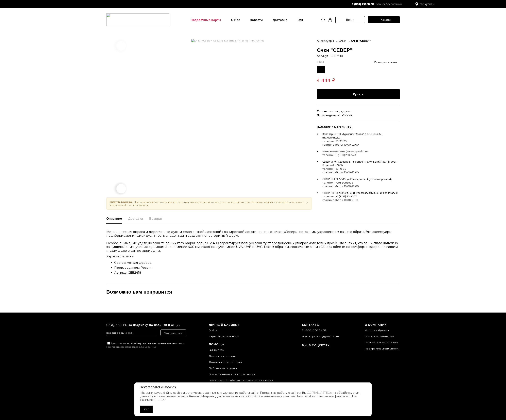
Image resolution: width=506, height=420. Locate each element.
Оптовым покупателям (225, 362)
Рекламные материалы (381, 342)
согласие (121, 343)
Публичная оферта (223, 368)
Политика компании (379, 336)
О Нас (235, 20)
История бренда (377, 330)
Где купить (216, 349)
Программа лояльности (382, 348)
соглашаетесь (319, 393)
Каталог (386, 19)
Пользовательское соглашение (232, 374)
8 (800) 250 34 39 (363, 4)
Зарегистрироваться (224, 336)
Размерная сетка (385, 62)
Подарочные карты (206, 20)
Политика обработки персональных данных (241, 380)
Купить (358, 94)
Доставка (280, 20)
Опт (300, 20)
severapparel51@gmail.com (320, 336)
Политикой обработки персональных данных (131, 347)
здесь (160, 400)
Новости (256, 20)
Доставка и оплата (222, 355)
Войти (350, 19)
